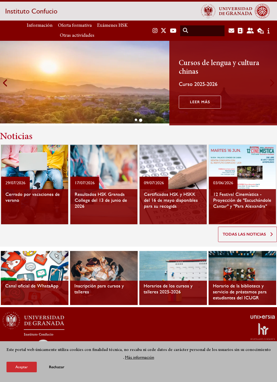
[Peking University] (262, 11)
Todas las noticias (244, 234)
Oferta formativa (75, 25)
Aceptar (21, 367)
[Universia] (262, 317)
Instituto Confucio (31, 11)
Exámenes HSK (112, 25)
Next (271, 83)
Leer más (200, 102)
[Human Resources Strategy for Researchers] (262, 331)
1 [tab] (136, 120)
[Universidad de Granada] (227, 11)
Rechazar (56, 367)
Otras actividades (77, 35)
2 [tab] (140, 120)
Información (39, 25)
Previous (5, 83)
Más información (139, 357)
